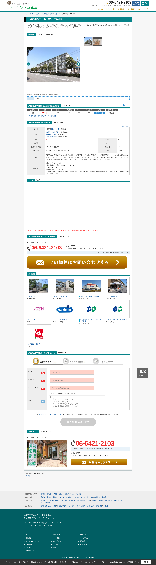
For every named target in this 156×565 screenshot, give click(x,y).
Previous (28, 64)
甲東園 (105, 506)
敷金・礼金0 (57, 541)
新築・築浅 (56, 535)
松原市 (61, 494)
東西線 (101, 500)
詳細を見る (99, 113)
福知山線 (49, 134)
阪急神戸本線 (50, 132)
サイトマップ (30, 547)
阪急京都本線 (45, 502)
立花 (42, 506)
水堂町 (55, 497)
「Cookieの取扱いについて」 (116, 562)
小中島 (57, 129)
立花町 (43, 497)
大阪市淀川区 (76, 494)
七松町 (49, 497)
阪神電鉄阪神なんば (83, 500)
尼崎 (56, 136)
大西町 (83, 497)
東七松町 (90, 497)
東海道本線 (50, 136)
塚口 (55, 134)
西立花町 (69, 497)
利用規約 (41, 414)
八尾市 (55, 494)
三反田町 (62, 497)
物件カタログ (30, 551)
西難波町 (97, 497)
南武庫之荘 (105, 497)
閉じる (146, 562)
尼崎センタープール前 (70, 506)
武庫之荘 (48, 506)
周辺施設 (83, 541)
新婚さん (56, 547)
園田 (58, 132)
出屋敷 (59, 506)
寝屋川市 (68, 494)
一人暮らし (56, 544)
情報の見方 (125, 126)
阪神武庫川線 (118, 500)
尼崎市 (53, 129)
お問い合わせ (84, 535)
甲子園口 (82, 506)
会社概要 (29, 538)
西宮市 (28, 476)
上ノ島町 (77, 497)
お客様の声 (83, 544)
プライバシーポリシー (54, 414)
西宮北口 (99, 506)
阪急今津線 (109, 500)
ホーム (28, 535)
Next (78, 64)
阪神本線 (72, 500)
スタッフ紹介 (84, 538)
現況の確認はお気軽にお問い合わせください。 (44, 116)
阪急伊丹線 (64, 500)
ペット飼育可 (57, 538)
